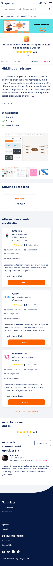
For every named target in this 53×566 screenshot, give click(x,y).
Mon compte (6, 540)
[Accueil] (2, 16)
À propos (5, 525)
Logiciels (5, 529)
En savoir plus (26, 282)
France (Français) (18, 558)
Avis (48, 61)
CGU (3, 516)
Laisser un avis (42, 443)
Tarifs (19, 61)
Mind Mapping (22, 16)
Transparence (7, 512)
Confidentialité (7, 507)
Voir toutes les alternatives (26, 411)
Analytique (10, 16)
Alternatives (33, 61)
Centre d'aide (7, 545)
